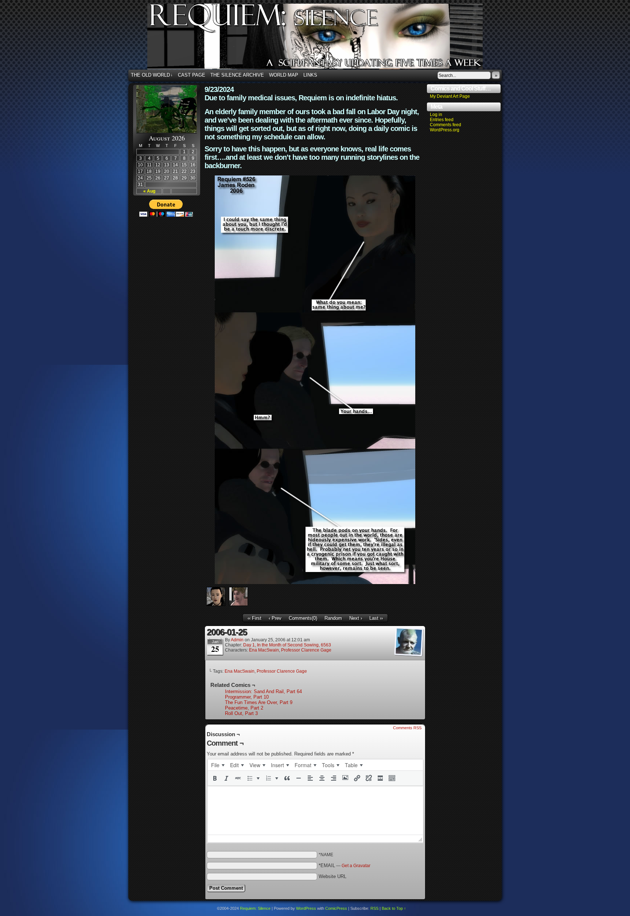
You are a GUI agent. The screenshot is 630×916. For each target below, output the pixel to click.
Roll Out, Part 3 (241, 713)
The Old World (152, 75)
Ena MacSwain (264, 650)
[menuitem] (218, 765)
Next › (355, 618)
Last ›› (376, 618)
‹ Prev (275, 618)
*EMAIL (344, 865)
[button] (215, 778)
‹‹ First (254, 618)
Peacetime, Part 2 (244, 708)
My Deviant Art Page (450, 96)
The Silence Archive (237, 75)
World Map (283, 75)
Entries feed (442, 119)
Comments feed (445, 124)
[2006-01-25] (315, 582)
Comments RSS (407, 728)
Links (310, 75)
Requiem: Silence (326, 39)
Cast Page (191, 75)
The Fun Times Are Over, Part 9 (258, 702)
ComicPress (336, 908)
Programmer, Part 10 (247, 697)
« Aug (149, 191)
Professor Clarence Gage (306, 650)
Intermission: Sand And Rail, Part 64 (263, 691)
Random (333, 618)
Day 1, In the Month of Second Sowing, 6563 (287, 645)
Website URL (332, 876)
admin (237, 639)
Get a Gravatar (356, 865)
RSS (374, 908)
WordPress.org (444, 129)
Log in (436, 114)
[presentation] (217, 765)
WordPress (306, 908)
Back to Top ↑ (394, 908)
